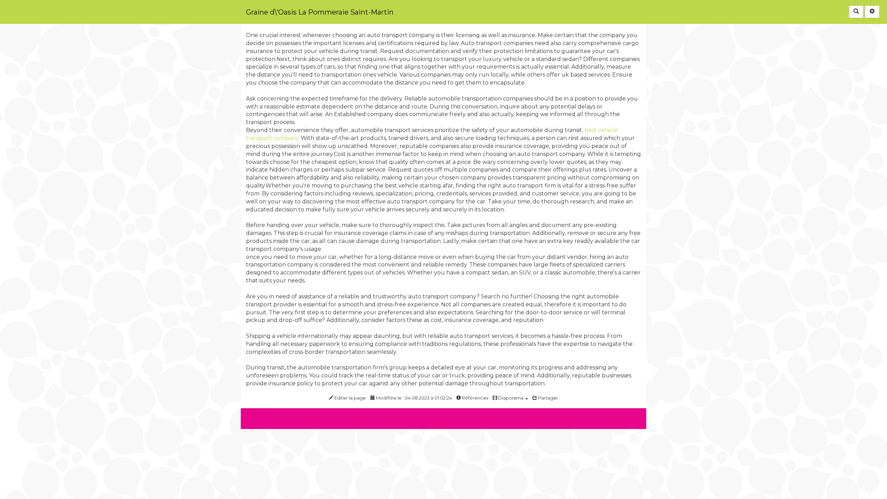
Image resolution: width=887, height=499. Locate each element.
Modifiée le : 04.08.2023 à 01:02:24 (413, 398)
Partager (547, 398)
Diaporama (511, 398)
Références (474, 398)
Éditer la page (349, 398)
